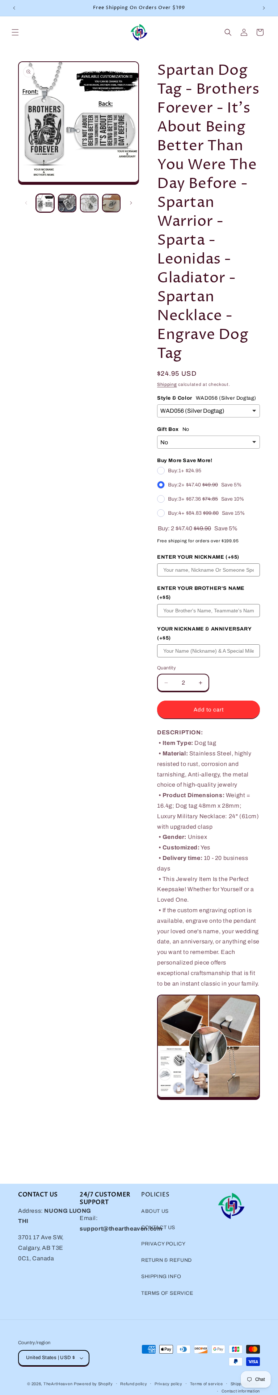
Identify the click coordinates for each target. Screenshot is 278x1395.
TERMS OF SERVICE (167, 1293)
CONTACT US (158, 1227)
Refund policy (133, 1384)
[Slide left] (26, 203)
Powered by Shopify (93, 1384)
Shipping (167, 384)
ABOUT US (155, 1211)
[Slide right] (131, 203)
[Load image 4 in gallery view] (111, 203)
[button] (15, 32)
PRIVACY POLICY (163, 1244)
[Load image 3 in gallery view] (89, 203)
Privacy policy (168, 1384)
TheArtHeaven (57, 1384)
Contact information (241, 1391)
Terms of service (206, 1384)
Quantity (166, 667)
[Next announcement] (264, 8)
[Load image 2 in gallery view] (67, 203)
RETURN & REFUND (166, 1260)
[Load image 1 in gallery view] (45, 203)
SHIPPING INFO (161, 1276)
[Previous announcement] (14, 8)
